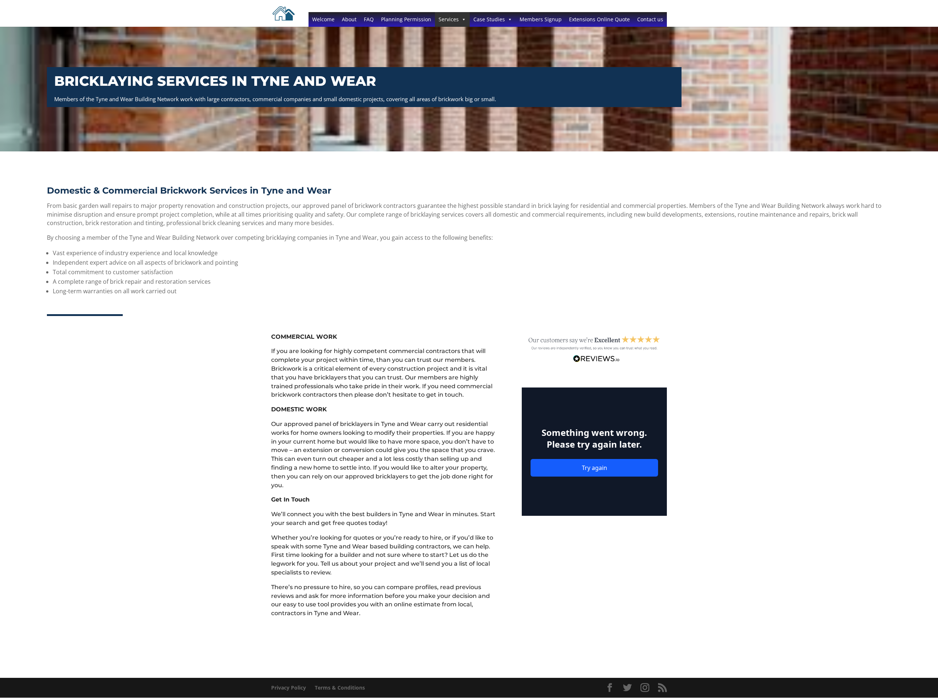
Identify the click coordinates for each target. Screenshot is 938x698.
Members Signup (541, 19)
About (349, 19)
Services (449, 19)
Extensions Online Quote (599, 19)
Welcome (323, 19)
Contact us (650, 19)
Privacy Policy (288, 687)
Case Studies (489, 19)
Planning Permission (406, 19)
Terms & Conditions (340, 687)
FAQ (369, 19)
